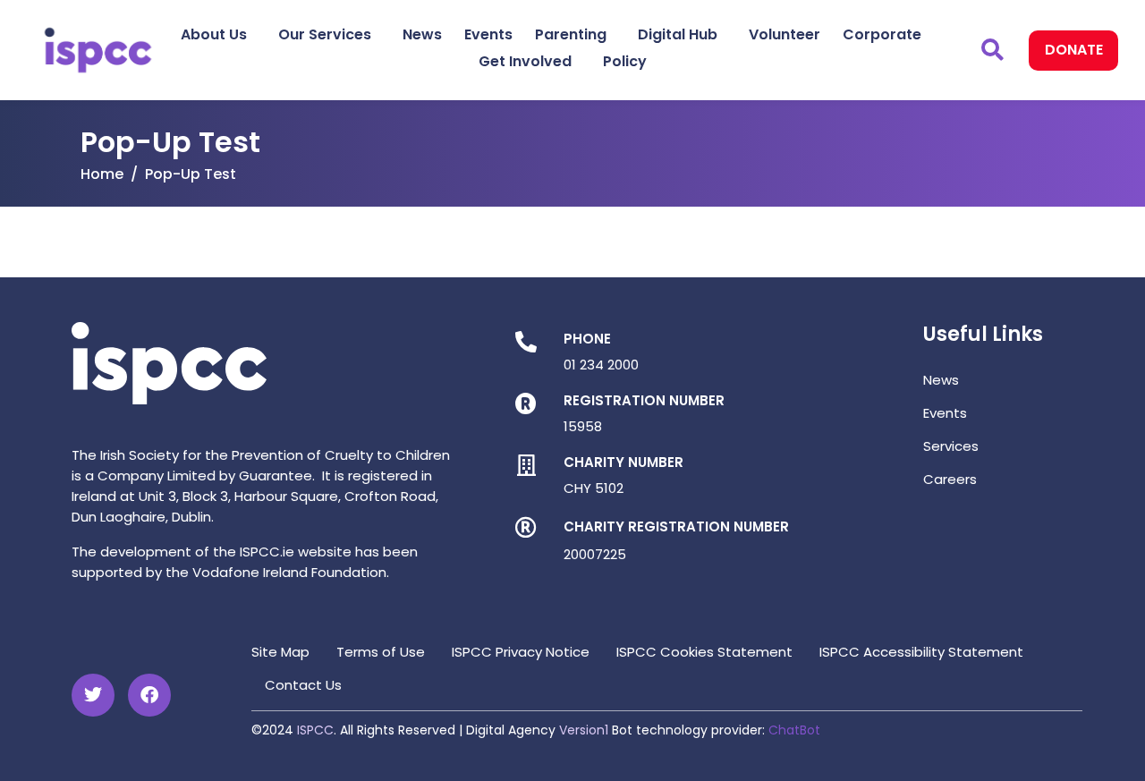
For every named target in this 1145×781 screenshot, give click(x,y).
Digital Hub (677, 34)
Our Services (324, 34)
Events (488, 34)
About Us (214, 34)
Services (951, 446)
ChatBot (794, 730)
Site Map (280, 651)
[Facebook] (149, 695)
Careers (950, 479)
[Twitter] (93, 695)
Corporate (882, 34)
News (422, 34)
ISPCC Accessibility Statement (921, 651)
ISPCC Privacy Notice (520, 651)
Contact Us (303, 684)
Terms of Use (380, 651)
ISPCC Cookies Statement (704, 651)
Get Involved (525, 61)
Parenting (570, 34)
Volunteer (784, 34)
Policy (625, 61)
